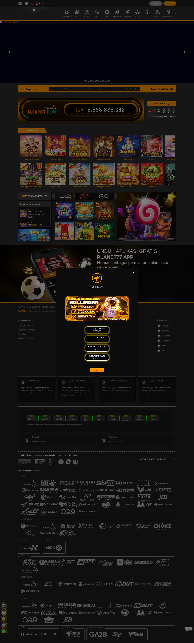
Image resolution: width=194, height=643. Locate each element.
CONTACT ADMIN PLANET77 (97, 339)
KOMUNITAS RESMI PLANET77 (97, 357)
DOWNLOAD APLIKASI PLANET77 (97, 348)
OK (97, 370)
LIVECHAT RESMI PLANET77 (97, 330)
